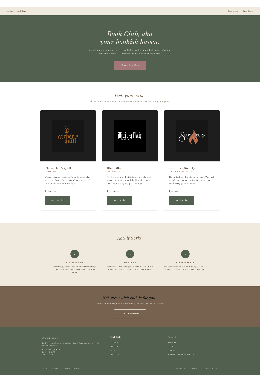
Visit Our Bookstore (130, 313)
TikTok (171, 346)
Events (112, 350)
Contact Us (114, 354)
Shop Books (248, 11)
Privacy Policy (179, 368)
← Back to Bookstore (16, 11)
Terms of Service (195, 368)
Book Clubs (233, 11)
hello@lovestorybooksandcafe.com (181, 354)
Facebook (171, 350)
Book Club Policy (212, 368)
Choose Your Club (130, 65)
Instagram (172, 342)
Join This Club (57, 200)
